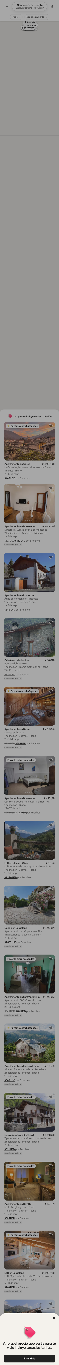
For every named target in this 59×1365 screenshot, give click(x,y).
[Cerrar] (54, 1318)
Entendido (29, 1358)
